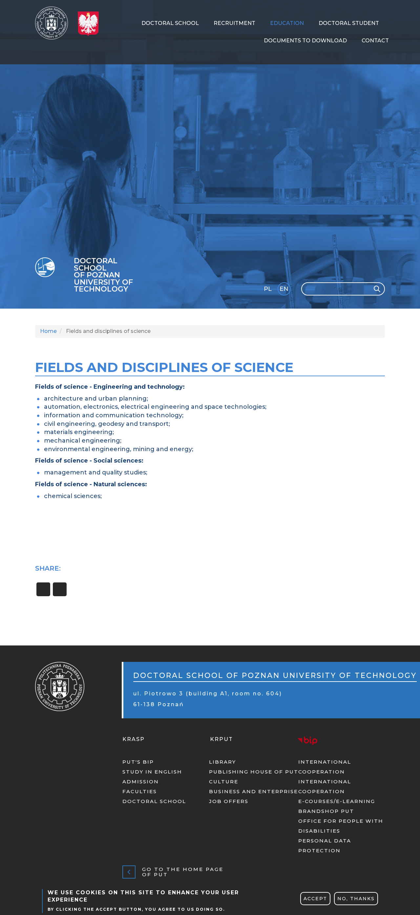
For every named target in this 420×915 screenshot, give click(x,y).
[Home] (54, 23)
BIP (307, 740)
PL (268, 289)
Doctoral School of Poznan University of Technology (103, 275)
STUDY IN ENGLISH (152, 772)
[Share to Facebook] (43, 589)
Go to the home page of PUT (182, 872)
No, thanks (356, 899)
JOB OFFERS (228, 801)
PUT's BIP (138, 762)
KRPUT (221, 739)
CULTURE (223, 781)
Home (48, 331)
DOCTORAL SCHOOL (154, 801)
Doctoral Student (349, 23)
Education (287, 23)
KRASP (133, 739)
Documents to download (305, 40)
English (285, 290)
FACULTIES (139, 791)
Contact (375, 40)
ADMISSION (140, 781)
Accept (315, 899)
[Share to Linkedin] (60, 589)
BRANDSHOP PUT (326, 811)
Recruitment (234, 23)
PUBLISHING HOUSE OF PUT (253, 772)
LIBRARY (222, 762)
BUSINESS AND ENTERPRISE (253, 791)
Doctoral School (170, 23)
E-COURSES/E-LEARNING (336, 801)
